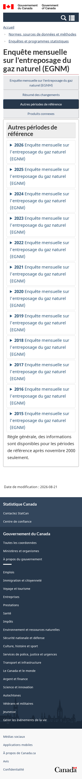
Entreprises (11, 597)
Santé (7, 613)
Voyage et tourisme (16, 589)
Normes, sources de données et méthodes (42, 34)
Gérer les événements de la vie (25, 720)
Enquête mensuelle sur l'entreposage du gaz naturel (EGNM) (41, 82)
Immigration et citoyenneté (22, 580)
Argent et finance (15, 679)
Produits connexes (41, 114)
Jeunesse (9, 712)
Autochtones (12, 695)
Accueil (8, 27)
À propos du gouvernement (22, 559)
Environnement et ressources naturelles (31, 630)
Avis (6, 761)
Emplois (8, 572)
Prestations (11, 605)
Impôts (8, 621)
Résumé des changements (41, 95)
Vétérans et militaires (18, 704)
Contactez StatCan (16, 513)
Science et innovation (18, 687)
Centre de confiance (17, 521)
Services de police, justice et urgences (30, 654)
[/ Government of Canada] (30, 7)
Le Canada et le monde (19, 671)
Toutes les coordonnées (20, 543)
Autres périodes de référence (41, 104)
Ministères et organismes (21, 551)
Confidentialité (13, 769)
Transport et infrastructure (22, 662)
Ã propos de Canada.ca (19, 753)
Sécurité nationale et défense (24, 638)
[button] (41, 17)
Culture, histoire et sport (20, 646)
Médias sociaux (14, 737)
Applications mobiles (18, 745)
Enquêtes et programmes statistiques (39, 41)
